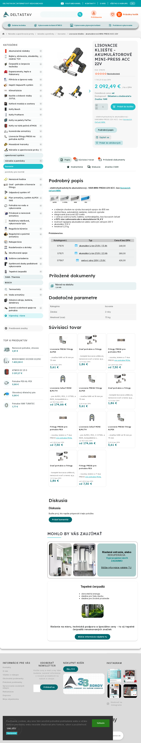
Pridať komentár (60, 519)
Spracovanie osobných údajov (13, 687)
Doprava (7, 695)
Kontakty (90, 3)
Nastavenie (11, 733)
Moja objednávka (11, 699)
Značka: (101, 99)
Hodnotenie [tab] (77, 167)
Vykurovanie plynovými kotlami (85, 25)
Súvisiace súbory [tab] (99, 158)
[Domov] (4, 34)
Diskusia (96, 167)
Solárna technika (17, 25)
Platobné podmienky (12, 682)
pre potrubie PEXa (122, 360)
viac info (11, 728)
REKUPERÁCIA (116, 555)
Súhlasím (101, 723)
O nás (103, 3)
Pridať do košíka (125, 106)
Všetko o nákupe (11, 675)
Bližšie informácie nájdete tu (92, 637)
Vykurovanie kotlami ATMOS (48, 25)
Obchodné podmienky (13, 678)
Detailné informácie (106, 130)
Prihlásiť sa (49, 687)
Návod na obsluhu (64, 285)
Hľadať (80, 14)
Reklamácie (8, 692)
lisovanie (109, 306)
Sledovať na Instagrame (116, 703)
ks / (71, 669)
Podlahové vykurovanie (120, 25)
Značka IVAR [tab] (112, 167)
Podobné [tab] (75, 158)
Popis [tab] (67, 160)
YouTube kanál (73, 3)
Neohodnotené (113, 74)
